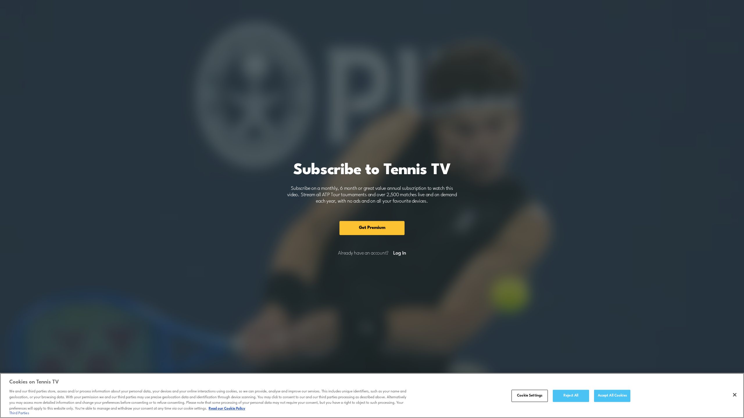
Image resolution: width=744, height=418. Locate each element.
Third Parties (19, 413)
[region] (372, 395)
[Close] (734, 394)
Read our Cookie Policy (227, 408)
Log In (399, 253)
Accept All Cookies (612, 395)
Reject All (571, 395)
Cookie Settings (529, 395)
